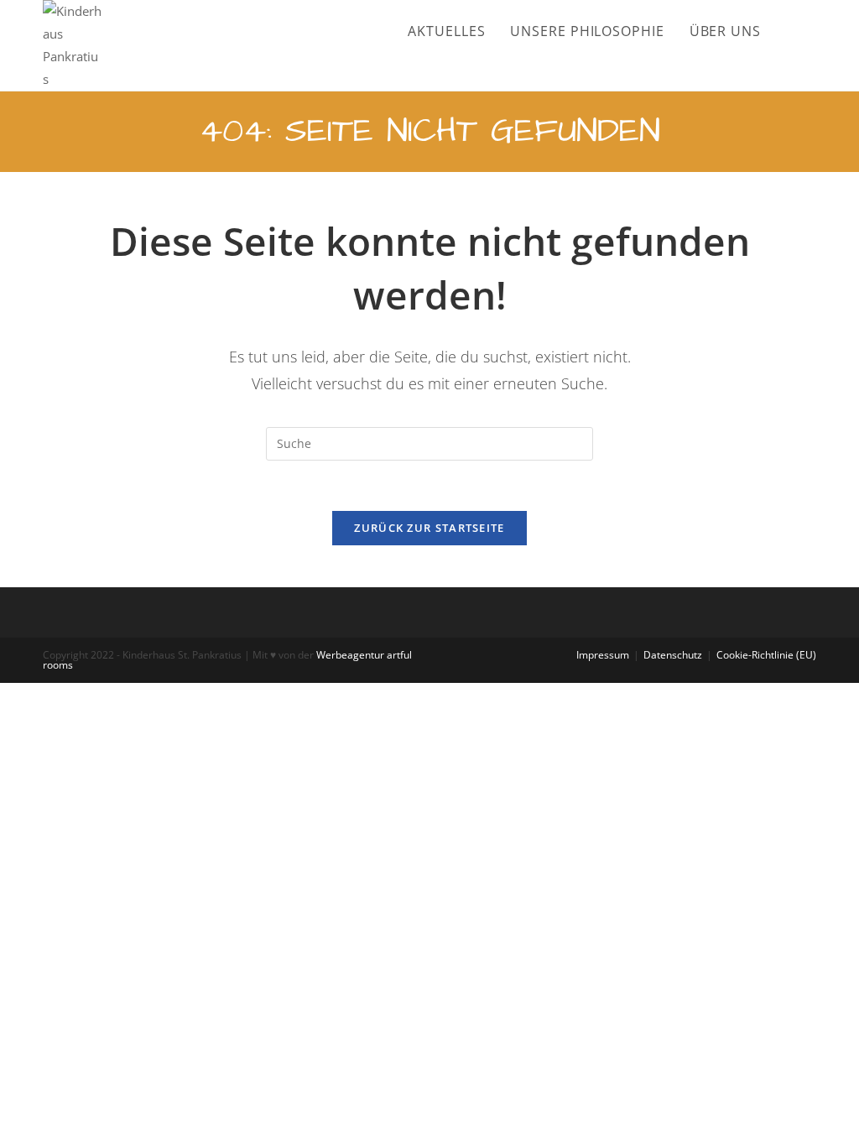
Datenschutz (672, 655)
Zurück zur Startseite (429, 527)
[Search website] (811, 31)
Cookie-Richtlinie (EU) (766, 655)
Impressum (602, 655)
